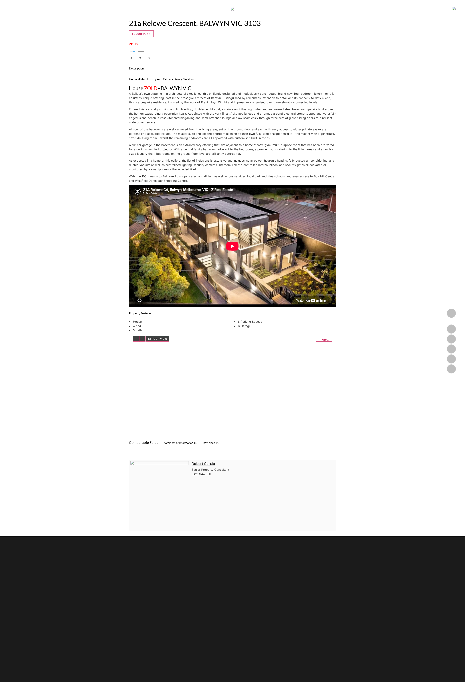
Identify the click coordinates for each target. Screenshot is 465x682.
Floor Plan (141, 33)
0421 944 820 (201, 474)
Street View (157, 338)
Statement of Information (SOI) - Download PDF (192, 442)
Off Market (254, 8)
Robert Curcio (203, 463)
